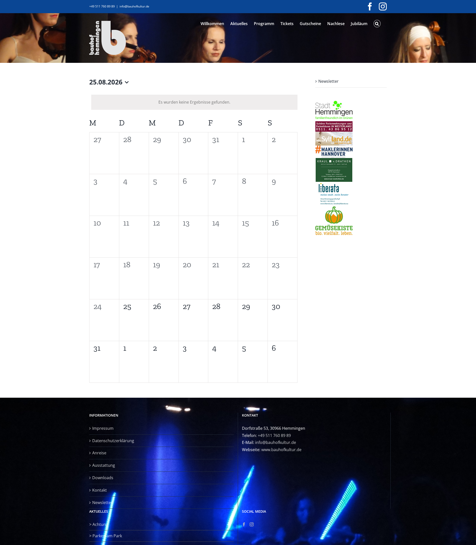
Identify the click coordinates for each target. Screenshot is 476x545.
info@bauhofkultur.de (134, 6)
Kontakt (99, 490)
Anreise (99, 453)
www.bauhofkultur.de (281, 449)
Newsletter (328, 81)
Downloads (102, 477)
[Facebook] (244, 524)
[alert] (194, 102)
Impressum (103, 428)
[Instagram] (252, 524)
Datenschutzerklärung (113, 440)
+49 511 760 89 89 (274, 435)
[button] (377, 23)
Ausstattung (103, 465)
